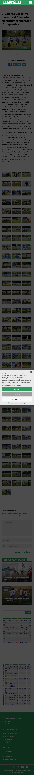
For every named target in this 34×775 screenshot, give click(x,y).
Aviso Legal (23, 403)
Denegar (17, 394)
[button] (31, 372)
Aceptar (17, 389)
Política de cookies (13, 403)
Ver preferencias (17, 399)
